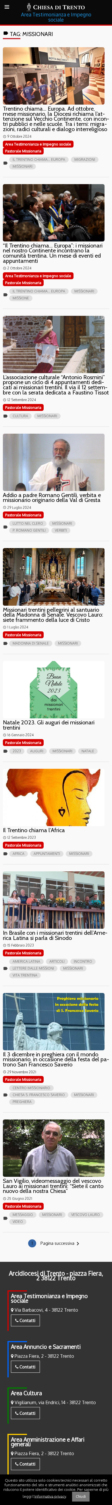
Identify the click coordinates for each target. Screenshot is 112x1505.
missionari (22, 166)
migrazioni (84, 159)
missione (21, 298)
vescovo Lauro (85, 1215)
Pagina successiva (60, 1243)
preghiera (22, 1102)
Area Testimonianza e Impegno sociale (49, 1298)
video (18, 1221)
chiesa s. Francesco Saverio (39, 1095)
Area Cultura (26, 1393)
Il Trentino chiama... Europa (39, 159)
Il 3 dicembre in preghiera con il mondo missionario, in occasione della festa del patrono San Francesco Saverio (56, 1059)
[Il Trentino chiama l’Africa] (54, 797)
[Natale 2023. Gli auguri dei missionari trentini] (54, 689)
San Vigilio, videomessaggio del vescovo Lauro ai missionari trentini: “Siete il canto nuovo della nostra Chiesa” (53, 1185)
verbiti (61, 530)
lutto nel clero (28, 523)
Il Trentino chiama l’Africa (34, 830)
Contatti (26, 1320)
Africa (18, 853)
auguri (36, 751)
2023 (17, 751)
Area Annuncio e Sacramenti (46, 1346)
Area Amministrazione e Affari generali (47, 1442)
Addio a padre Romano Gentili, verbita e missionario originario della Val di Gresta (52, 498)
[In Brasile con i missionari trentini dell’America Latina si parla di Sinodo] (54, 900)
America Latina (26, 961)
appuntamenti (47, 853)
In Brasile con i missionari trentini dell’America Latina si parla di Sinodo (55, 935)
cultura (20, 416)
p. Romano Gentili (29, 530)
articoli (57, 961)
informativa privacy (50, 1496)
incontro (83, 961)
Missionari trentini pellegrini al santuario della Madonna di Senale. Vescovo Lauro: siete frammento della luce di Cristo (53, 614)
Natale (88, 751)
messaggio (23, 1215)
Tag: (28, 34)
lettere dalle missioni (33, 968)
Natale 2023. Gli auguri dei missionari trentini (48, 725)
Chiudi (81, 1496)
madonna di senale (31, 643)
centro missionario (31, 1088)
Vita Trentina (25, 975)
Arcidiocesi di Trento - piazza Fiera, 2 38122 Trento (56, 1276)
